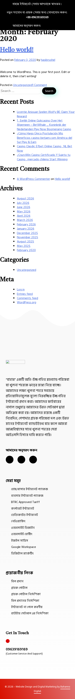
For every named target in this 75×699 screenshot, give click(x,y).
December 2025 (27, 233)
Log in (21, 289)
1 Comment (39, 85)
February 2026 (26, 224)
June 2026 (23, 207)
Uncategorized (22, 85)
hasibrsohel (48, 59)
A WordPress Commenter (33, 178)
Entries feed (25, 293)
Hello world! (16, 50)
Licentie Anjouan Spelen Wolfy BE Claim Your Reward (46, 114)
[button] (67, 38)
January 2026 (25, 228)
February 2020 (26, 250)
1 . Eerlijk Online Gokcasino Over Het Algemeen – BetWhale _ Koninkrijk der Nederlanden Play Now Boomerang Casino (44, 125)
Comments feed (27, 298)
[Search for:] (21, 91)
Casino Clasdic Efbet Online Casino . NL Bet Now (44, 148)
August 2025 (25, 241)
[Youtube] (33, 459)
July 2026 (23, 202)
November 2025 (27, 237)
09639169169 (17, 649)
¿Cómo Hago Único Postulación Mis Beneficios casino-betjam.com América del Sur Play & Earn (44, 138)
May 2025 (23, 245)
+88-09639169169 (37, 17)
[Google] (66, 25)
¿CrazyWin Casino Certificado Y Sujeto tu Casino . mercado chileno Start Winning (43, 157)
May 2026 (23, 211)
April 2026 (23, 215)
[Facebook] (60, 25)
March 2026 (25, 220)
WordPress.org (26, 302)
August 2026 (25, 198)
